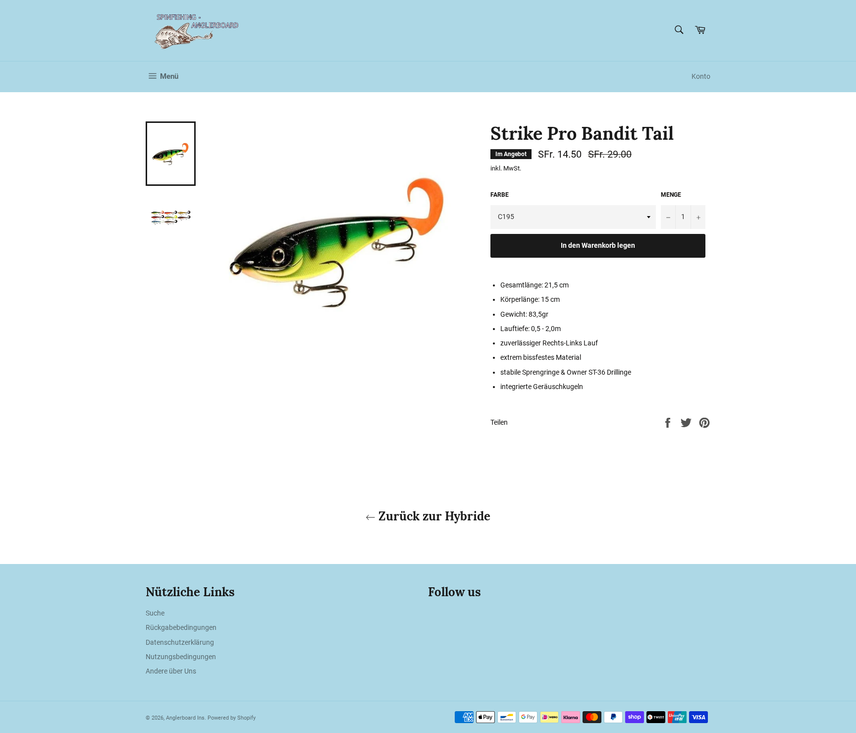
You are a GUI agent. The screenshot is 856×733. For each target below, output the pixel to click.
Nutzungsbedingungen (181, 657)
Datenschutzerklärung (180, 642)
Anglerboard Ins (185, 718)
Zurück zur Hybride (432, 516)
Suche (155, 613)
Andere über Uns (171, 671)
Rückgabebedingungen (181, 627)
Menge (671, 194)
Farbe (499, 194)
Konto (701, 76)
